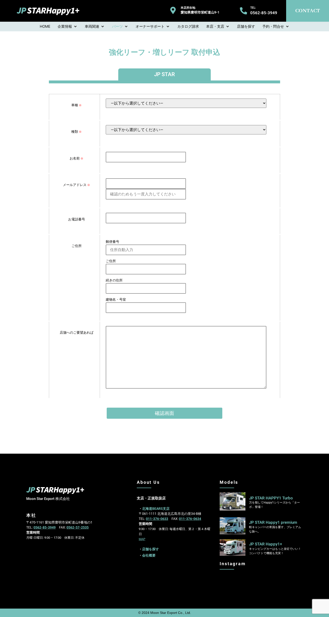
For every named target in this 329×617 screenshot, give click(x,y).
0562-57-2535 (77, 527)
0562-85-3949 (44, 527)
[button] (67, 27)
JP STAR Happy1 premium (273, 522)
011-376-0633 (157, 519)
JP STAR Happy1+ (265, 544)
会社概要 (149, 555)
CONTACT (307, 10)
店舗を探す (150, 549)
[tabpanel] (164, 260)
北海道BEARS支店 (156, 509)
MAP (142, 539)
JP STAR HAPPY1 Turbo (271, 498)
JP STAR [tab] (164, 74)
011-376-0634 (190, 519)
